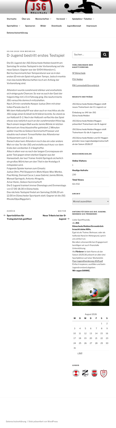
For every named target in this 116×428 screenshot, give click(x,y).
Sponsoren (30, 26)
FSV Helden (77, 79)
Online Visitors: (79, 161)
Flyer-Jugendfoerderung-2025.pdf (87, 261)
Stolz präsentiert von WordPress (43, 421)
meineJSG (30, 51)
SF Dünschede (78, 73)
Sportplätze (12, 26)
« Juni (79, 353)
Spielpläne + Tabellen (82, 19)
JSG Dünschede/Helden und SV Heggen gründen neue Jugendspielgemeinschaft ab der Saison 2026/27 (90, 141)
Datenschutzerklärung (17, 32)
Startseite (11, 19)
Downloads (56, 26)
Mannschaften (42, 19)
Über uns (26, 19)
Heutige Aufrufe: (80, 170)
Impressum (91, 26)
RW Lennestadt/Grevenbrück (85, 85)
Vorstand (60, 19)
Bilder (43, 26)
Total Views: (78, 180)
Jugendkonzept (74, 26)
